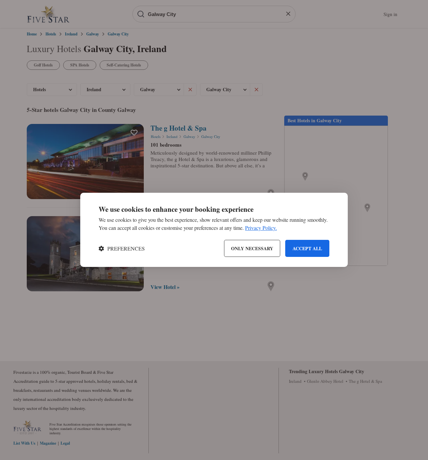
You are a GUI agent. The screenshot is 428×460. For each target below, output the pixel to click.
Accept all (307, 248)
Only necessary (252, 248)
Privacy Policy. (261, 228)
